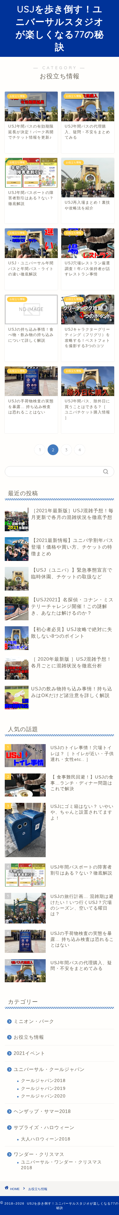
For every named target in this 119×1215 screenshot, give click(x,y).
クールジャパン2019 (43, 1088)
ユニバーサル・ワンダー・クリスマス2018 (61, 1165)
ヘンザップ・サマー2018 (42, 1111)
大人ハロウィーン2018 (45, 1139)
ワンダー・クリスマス (39, 1154)
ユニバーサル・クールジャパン (49, 1069)
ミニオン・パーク (34, 1021)
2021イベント (29, 1053)
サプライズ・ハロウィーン (44, 1127)
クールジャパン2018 (43, 1080)
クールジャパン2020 (43, 1096)
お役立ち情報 (29, 1037)
